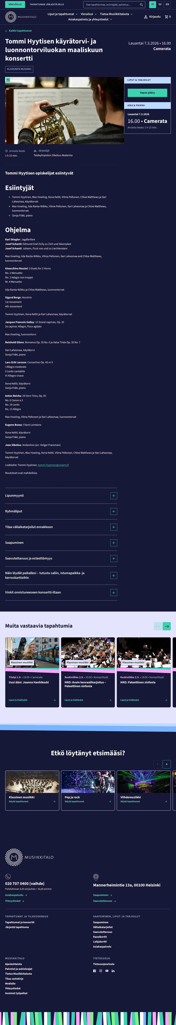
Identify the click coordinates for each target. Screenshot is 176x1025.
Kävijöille (15, 4)
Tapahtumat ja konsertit (19, 922)
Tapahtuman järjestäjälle (47, 4)
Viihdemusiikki (130, 797)
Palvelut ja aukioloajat (18, 969)
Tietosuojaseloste (103, 964)
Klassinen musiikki (19, 69)
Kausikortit (100, 937)
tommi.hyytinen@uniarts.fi (53, 465)
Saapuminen (100, 895)
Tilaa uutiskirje (14, 979)
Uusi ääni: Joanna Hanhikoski (29, 682)
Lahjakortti (100, 942)
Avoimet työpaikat (16, 993)
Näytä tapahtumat (18, 801)
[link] (168, 17)
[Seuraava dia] (167, 626)
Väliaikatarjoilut (103, 927)
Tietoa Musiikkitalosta (18, 974)
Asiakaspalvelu (14, 895)
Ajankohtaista (13, 964)
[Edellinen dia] (158, 626)
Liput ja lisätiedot (18, 700)
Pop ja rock (72, 797)
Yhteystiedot (12, 901)
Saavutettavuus (102, 901)
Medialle (10, 984)
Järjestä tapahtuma (17, 927)
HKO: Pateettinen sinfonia (137, 682)
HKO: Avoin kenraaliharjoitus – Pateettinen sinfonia (85, 684)
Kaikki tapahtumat (20, 31)
